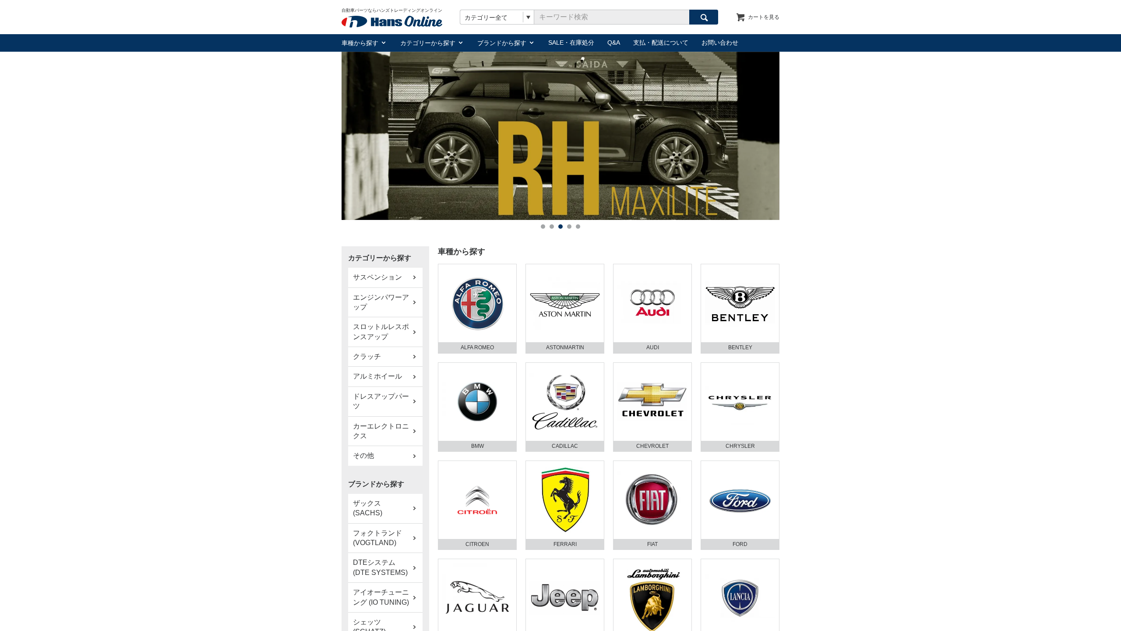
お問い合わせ (720, 42)
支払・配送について (660, 42)
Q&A (613, 42)
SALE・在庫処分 (571, 42)
